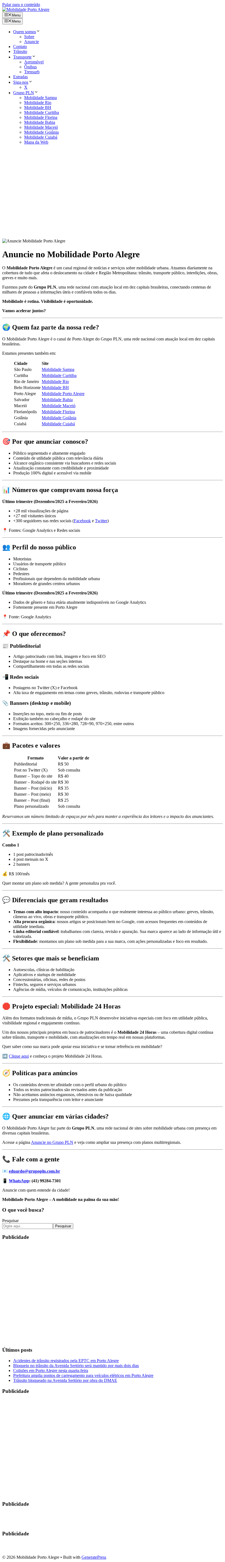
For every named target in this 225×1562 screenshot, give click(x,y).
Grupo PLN (23, 92)
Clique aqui (19, 1056)
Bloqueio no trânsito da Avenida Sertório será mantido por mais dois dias (76, 1365)
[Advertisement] (112, 193)
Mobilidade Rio (37, 102)
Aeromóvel (34, 62)
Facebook (82, 520)
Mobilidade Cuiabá (40, 137)
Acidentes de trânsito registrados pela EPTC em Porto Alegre (66, 1360)
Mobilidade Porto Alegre (63, 393)
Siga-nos (20, 82)
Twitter (101, 520)
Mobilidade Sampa (40, 97)
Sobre (29, 36)
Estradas (20, 76)
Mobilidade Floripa (40, 117)
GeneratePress (93, 1557)
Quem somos (24, 31)
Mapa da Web (36, 142)
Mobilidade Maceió (41, 127)
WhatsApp (19, 1180)
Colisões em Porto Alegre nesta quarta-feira (50, 1370)
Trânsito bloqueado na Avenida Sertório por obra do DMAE (65, 1380)
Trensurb (32, 71)
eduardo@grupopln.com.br (34, 1171)
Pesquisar (10, 1220)
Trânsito (20, 51)
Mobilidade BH (37, 107)
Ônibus (30, 67)
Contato (20, 46)
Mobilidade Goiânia (41, 132)
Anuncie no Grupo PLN (52, 1142)
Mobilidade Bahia (39, 122)
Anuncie (31, 41)
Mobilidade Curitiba (41, 112)
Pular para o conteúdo (21, 4)
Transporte (22, 57)
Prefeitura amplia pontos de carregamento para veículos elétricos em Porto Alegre (83, 1375)
